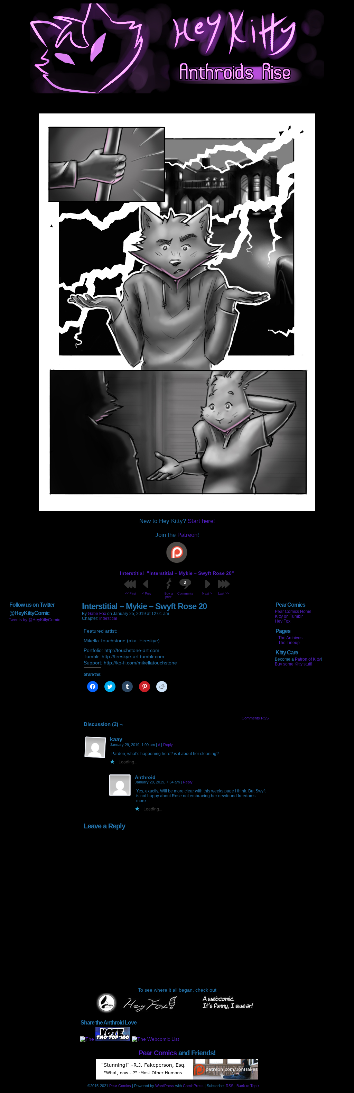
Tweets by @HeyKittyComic (34, 619)
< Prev (146, 593)
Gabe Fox (97, 613)
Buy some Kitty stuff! (293, 664)
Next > (207, 593)
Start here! (201, 521)
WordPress (164, 1086)
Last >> (223, 593)
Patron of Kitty (308, 659)
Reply (168, 745)
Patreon (187, 535)
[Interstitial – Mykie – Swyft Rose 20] (177, 509)
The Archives (290, 637)
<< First (130, 593)
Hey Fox (282, 621)
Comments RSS (255, 718)
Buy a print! (169, 595)
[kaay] (95, 747)
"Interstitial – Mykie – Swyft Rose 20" (190, 573)
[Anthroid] (120, 785)
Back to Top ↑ (248, 1086)
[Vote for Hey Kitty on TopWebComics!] (112, 1039)
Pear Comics (158, 1053)
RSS (229, 1086)
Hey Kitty (177, 48)
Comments (185, 587)
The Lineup (289, 642)
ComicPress (193, 1086)
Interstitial (132, 573)
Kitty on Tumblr (289, 616)
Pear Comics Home (293, 611)
